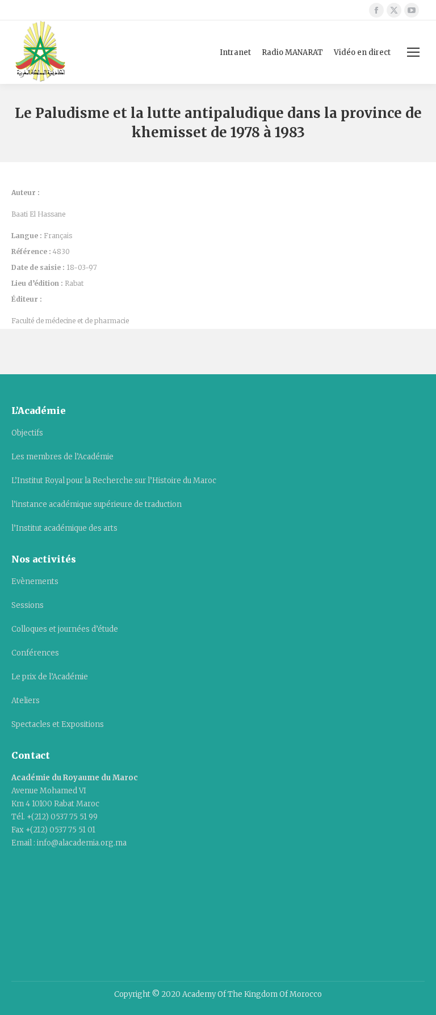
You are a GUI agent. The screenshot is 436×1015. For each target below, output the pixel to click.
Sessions (27, 605)
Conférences (35, 653)
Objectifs (27, 433)
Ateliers (25, 700)
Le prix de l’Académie (49, 677)
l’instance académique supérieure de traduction (96, 504)
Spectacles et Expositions (57, 724)
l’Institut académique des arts (64, 528)
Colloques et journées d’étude (64, 629)
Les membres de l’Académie (62, 457)
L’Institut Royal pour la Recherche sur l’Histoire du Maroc (113, 480)
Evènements (34, 581)
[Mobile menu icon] (413, 52)
